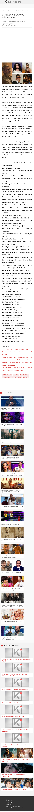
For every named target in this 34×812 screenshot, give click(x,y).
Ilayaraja (16, 374)
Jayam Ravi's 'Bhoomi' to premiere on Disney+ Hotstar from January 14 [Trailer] (11, 491)
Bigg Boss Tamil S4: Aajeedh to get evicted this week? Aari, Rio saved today (11, 589)
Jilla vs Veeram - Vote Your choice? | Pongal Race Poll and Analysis (16, 760)
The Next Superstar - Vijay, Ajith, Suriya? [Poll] (14, 789)
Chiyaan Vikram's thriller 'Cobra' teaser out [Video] (11, 425)
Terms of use (9, 804)
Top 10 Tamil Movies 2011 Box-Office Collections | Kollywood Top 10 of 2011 (15, 675)
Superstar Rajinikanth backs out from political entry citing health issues (11, 458)
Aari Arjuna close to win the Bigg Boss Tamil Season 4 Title (11, 408)
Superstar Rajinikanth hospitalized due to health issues (12, 507)
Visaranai (25, 377)
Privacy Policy (10, 802)
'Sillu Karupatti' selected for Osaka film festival (15, 349)
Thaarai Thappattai (16, 377)
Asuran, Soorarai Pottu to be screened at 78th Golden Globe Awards (12, 556)
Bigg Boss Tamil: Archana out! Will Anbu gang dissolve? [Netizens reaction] (11, 523)
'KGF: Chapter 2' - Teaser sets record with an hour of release (11, 441)
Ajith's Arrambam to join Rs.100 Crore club (13, 716)
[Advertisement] (17, 45)
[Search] (32, 2)
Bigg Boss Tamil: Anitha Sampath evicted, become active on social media (11, 474)
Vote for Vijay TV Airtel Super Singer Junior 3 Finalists (16, 702)
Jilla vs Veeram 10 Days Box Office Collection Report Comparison (15, 730)
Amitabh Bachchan (7, 374)
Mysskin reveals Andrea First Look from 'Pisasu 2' (11, 540)
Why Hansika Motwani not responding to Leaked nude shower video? (16, 775)
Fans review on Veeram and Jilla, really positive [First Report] (16, 660)
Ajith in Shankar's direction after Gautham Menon (15, 689)
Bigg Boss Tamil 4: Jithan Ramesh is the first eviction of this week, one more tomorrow (11, 639)
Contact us (9, 800)
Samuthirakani (6, 377)
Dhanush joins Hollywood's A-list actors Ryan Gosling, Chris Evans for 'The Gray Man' (12, 606)
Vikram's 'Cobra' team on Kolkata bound (11, 621)
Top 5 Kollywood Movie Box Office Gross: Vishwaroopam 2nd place (16, 745)
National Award (24, 374)
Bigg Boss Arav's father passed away (11, 572)
